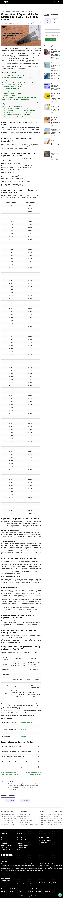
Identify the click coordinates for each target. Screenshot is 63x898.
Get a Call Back (51, 39)
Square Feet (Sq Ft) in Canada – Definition (15, 84)
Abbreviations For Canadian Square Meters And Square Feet (19, 99)
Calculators (8, 11)
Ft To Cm (23, 729)
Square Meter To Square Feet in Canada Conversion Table (19, 82)
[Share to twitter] (32, 23)
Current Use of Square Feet (13, 86)
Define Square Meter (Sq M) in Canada (13, 91)
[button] (47, 21)
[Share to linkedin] (40, 23)
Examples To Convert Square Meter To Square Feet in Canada (20, 80)
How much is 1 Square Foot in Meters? (17, 108)
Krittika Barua (11, 781)
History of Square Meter (12, 95)
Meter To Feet (24, 733)
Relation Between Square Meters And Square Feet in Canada (20, 97)
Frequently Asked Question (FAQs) (13, 106)
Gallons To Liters (25, 726)
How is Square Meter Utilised (14, 93)
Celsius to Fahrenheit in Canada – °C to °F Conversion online (55, 65)
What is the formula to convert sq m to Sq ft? (19, 112)
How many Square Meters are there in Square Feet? (21, 110)
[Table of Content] (38, 72)
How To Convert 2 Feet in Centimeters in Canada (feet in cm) (55, 120)
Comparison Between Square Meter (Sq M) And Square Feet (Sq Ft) (21, 103)
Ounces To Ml (24, 736)
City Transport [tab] (10, 800)
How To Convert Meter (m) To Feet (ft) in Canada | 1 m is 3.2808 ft (55, 96)
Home (2, 11)
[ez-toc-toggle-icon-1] (37, 72)
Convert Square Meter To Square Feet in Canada (16, 75)
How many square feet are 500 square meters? (19, 116)
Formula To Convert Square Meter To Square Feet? (17, 77)
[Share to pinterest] (37, 23)
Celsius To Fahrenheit (26, 722)
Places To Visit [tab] (25, 800)
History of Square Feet (12, 88)
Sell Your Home (57, 1)
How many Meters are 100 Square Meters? (18, 114)
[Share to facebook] (34, 23)
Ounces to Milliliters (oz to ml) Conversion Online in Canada (55, 155)
